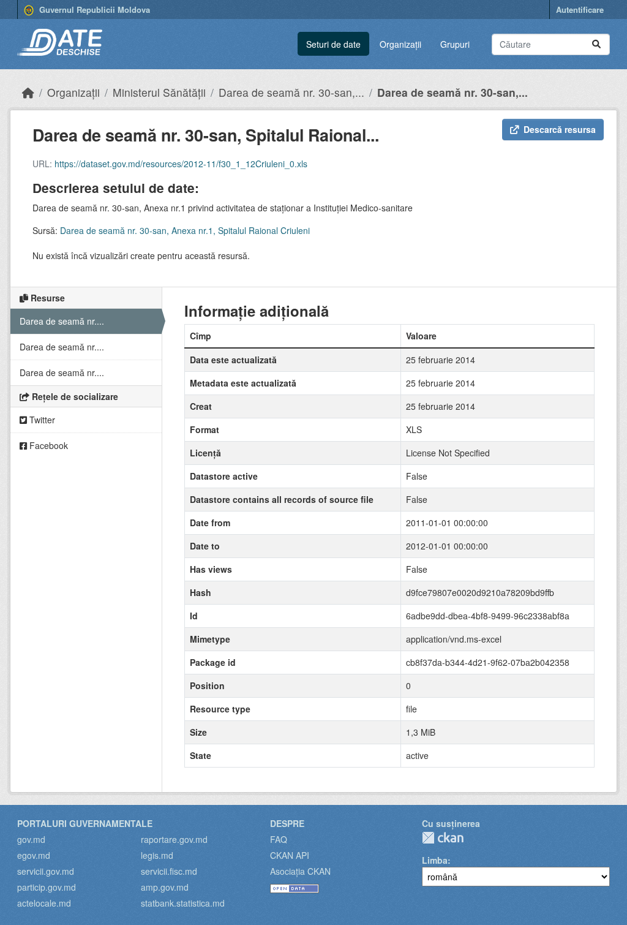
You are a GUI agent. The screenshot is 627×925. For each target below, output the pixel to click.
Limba (435, 860)
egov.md (33, 855)
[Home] (28, 92)
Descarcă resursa (560, 129)
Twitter (41, 419)
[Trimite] (596, 44)
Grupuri (455, 44)
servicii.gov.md (45, 871)
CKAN (443, 837)
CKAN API (289, 855)
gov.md (31, 839)
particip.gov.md (46, 887)
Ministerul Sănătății (159, 92)
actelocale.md (44, 903)
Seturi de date (333, 44)
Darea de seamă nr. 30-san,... (291, 92)
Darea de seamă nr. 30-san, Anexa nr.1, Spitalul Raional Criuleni (185, 230)
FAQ (278, 839)
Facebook (47, 445)
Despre (287, 823)
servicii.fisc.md (169, 871)
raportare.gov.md (174, 839)
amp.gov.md (165, 887)
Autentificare (580, 9)
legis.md (157, 855)
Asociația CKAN (300, 871)
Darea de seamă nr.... (62, 321)
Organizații (400, 44)
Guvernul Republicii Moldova (93, 9)
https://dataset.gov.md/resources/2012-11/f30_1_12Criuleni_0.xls (180, 163)
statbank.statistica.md (183, 903)
